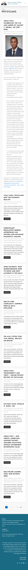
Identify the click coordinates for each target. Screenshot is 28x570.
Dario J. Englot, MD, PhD (11, 68)
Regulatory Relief (11, 242)
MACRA (20, 240)
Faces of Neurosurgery (18, 408)
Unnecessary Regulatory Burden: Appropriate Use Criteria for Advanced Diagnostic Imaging (14, 232)
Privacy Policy (23, 557)
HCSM (19, 379)
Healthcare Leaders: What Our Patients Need (12, 474)
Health (19, 201)
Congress (22, 238)
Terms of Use (23, 559)
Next (21, 507)
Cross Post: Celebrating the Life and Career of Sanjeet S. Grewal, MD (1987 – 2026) (13, 25)
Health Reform (12, 312)
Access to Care (17, 238)
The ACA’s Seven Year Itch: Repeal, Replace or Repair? (13, 338)
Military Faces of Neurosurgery (14, 410)
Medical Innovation (17, 480)
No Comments (19, 33)
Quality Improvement (11, 481)
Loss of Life (13, 33)
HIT (11, 480)
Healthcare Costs (7, 203)
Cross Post (18, 31)
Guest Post (16, 201)
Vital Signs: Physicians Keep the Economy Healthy (14, 197)
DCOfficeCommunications (10, 31)
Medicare (5, 242)
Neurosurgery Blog (9, 201)
